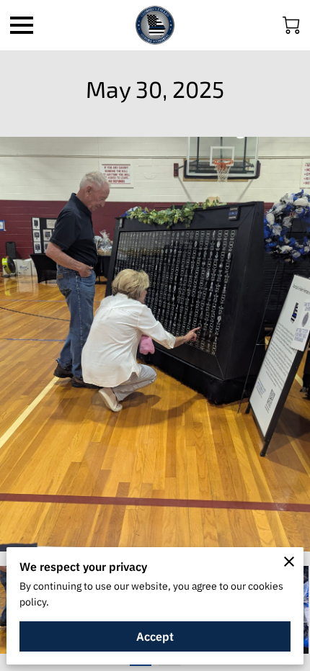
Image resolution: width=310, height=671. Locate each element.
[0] (291, 25)
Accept (155, 636)
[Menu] (21, 25)
